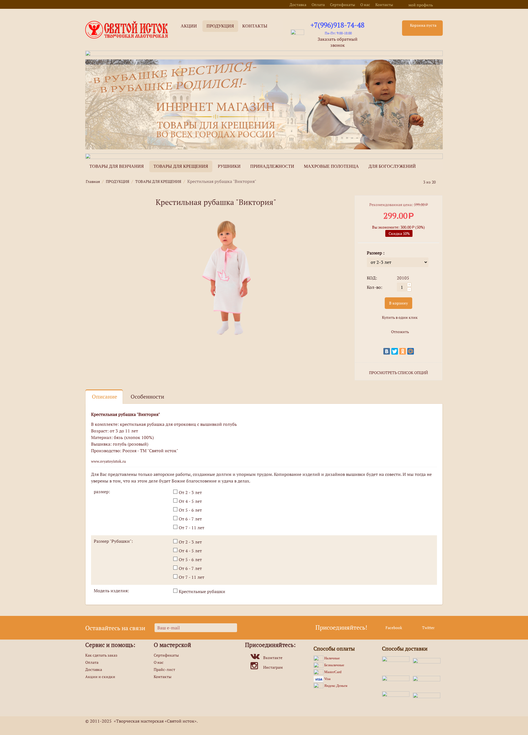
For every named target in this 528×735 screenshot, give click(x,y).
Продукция (220, 26)
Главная (93, 181)
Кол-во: (374, 287)
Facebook (393, 627)
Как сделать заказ (101, 655)
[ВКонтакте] (386, 351)
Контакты (384, 4)
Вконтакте (272, 657)
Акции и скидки (100, 676)
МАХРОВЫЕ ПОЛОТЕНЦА (331, 166)
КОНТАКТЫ (254, 26)
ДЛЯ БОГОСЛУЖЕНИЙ (392, 166)
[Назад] (418, 182)
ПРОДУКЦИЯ (117, 181)
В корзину (398, 303)
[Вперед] (441, 182)
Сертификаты (342, 4)
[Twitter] (394, 351)
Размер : (375, 253)
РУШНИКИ (229, 166)
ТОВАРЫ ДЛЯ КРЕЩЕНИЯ (180, 166)
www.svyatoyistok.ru (108, 461)
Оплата (318, 4)
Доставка (298, 4)
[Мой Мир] (410, 351)
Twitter (428, 627)
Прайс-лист (164, 669)
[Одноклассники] (402, 351)
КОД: (372, 278)
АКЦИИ (189, 26)
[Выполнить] (232, 628)
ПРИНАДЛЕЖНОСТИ (272, 166)
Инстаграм (273, 667)
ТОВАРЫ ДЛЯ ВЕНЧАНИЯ (116, 166)
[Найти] (279, 42)
